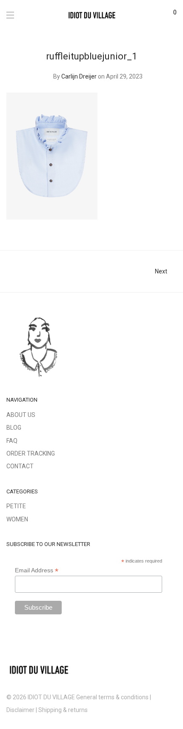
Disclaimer (20, 709)
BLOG (13, 427)
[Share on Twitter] (161, 225)
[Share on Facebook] (149, 225)
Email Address (36, 570)
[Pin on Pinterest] (174, 225)
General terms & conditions (112, 697)
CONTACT (20, 466)
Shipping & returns (63, 709)
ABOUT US (20, 414)
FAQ (11, 440)
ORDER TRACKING (30, 453)
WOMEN (17, 519)
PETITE (16, 506)
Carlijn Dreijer (79, 76)
